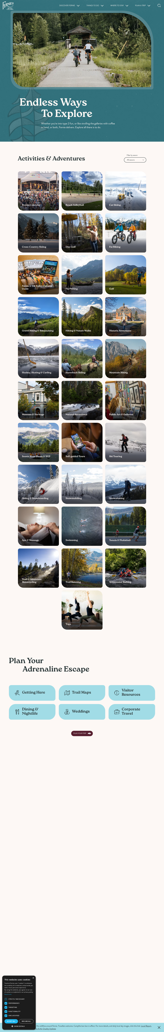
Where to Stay (117, 5)
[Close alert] (159, 1027)
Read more (8, 994)
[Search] (159, 6)
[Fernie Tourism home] (8, 5)
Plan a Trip (140, 5)
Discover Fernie (67, 5)
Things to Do (92, 5)
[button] (18, 1026)
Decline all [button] (26, 1021)
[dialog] (19, 1003)
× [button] (33, 978)
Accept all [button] (11, 1021)
